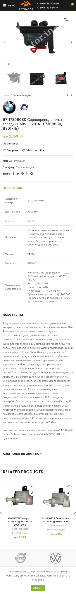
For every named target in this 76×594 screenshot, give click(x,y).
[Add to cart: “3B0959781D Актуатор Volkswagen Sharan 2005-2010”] (32, 492)
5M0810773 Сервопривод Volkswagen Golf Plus (56, 520)
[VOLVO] (20, 558)
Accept (38, 587)
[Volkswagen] (55, 558)
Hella (13, 533)
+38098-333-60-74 (48, 7)
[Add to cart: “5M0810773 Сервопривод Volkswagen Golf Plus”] (68, 492)
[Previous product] (64, 95)
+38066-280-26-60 (48, 3)
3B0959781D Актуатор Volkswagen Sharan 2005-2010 (20, 521)
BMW (30, 253)
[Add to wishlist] (32, 486)
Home (6, 95)
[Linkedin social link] (27, 173)
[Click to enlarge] (9, 64)
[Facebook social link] (13, 173)
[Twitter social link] (17, 173)
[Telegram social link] (31, 173)
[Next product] (71, 95)
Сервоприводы (22, 95)
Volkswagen (23, 533)
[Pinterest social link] (22, 173)
